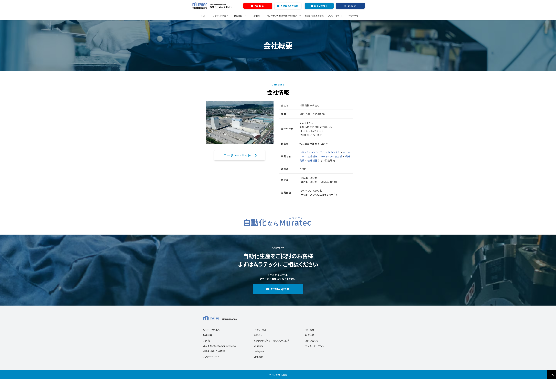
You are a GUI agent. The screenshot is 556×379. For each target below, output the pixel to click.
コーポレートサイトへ (238, 155)
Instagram (259, 351)
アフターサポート (335, 15)
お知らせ (258, 335)
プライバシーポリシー (316, 346)
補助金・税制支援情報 (314, 15)
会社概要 (309, 330)
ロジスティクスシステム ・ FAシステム (319, 152)
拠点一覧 (309, 335)
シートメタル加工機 (332, 156)
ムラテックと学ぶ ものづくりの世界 (272, 340)
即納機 (257, 15)
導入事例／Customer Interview (282, 15)
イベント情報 (352, 15)
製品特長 (238, 15)
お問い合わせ (320, 5)
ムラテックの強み (220, 15)
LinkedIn (258, 356)
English (352, 5)
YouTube (260, 5)
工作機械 (313, 156)
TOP (203, 15)
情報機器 (313, 160)
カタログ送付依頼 (289, 5)
